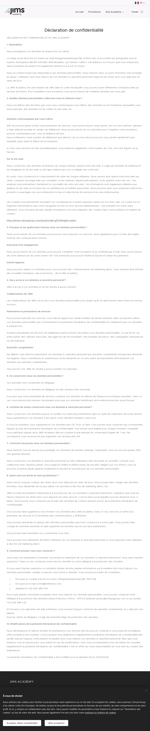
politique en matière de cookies (100, 712)
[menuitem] (80, 12)
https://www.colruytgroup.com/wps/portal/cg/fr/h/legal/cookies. (42, 220)
